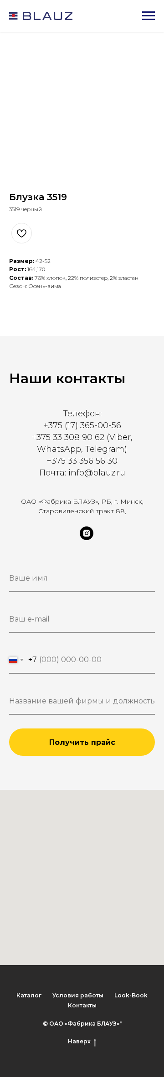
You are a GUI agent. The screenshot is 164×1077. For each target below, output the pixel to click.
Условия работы (77, 995)
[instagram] (86, 537)
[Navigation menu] (148, 15)
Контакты (82, 1005)
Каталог (28, 995)
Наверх (79, 1041)
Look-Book (131, 995)
